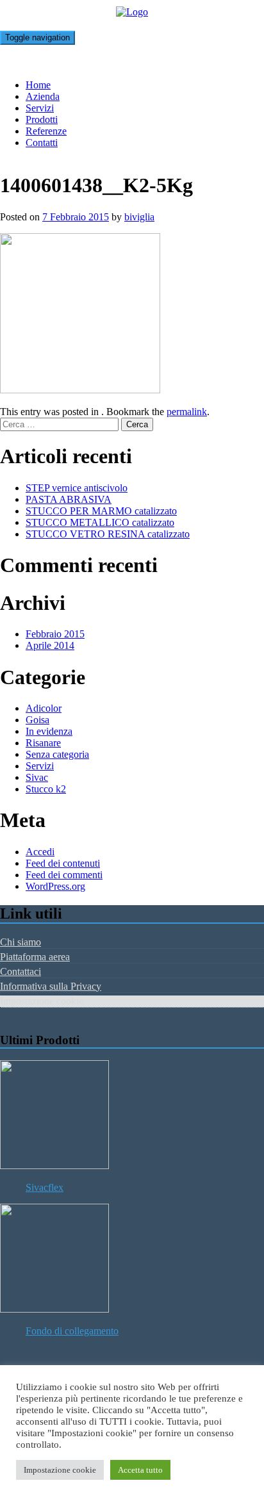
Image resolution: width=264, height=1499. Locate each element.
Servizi (40, 107)
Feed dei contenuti (63, 863)
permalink (187, 411)
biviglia (139, 216)
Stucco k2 (46, 788)
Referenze (46, 131)
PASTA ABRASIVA (68, 499)
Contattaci (20, 971)
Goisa (37, 719)
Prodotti (42, 119)
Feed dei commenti (64, 874)
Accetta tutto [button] (140, 1470)
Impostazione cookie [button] (60, 1470)
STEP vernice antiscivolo (77, 487)
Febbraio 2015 (55, 633)
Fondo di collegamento (72, 1330)
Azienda (43, 96)
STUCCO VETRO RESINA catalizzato (108, 533)
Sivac (37, 777)
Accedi (40, 851)
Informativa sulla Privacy (50, 986)
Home (38, 84)
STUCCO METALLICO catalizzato (100, 522)
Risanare (43, 742)
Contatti (42, 142)
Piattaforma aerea (35, 956)
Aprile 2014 (50, 645)
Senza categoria (57, 754)
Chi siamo (20, 942)
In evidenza (49, 731)
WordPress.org (55, 886)
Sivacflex (44, 1187)
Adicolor (44, 708)
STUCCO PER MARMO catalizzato (101, 510)
